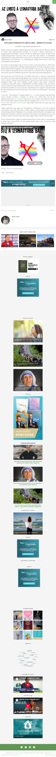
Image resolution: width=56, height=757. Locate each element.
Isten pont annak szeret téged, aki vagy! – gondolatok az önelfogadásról (27, 339)
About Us (42, 753)
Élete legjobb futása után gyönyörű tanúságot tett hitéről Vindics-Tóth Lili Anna (10, 246)
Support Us (47, 753)
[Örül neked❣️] (18, 615)
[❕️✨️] (37, 625)
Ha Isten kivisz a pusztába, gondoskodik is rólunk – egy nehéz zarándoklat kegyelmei (27, 364)
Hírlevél (37, 753)
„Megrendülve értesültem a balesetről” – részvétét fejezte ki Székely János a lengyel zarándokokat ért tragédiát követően (46, 246)
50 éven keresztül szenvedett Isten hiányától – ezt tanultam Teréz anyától (26, 388)
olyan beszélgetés (18, 99)
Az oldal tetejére (49, 754)
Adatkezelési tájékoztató (29, 753)
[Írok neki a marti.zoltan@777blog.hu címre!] (12, 220)
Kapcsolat (21, 753)
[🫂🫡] (18, 635)
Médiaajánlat (9, 753)
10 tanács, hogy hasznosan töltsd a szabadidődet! (26, 532)
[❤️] (28, 625)
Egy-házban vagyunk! (19, 736)
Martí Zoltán (8, 39)
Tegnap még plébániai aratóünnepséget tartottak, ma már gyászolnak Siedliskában (28, 246)
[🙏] (18, 625)
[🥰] (28, 615)
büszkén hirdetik (21, 103)
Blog (3, 172)
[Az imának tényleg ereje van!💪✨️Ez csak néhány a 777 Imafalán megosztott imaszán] (37, 635)
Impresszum (15, 753)
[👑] (28, 635)
